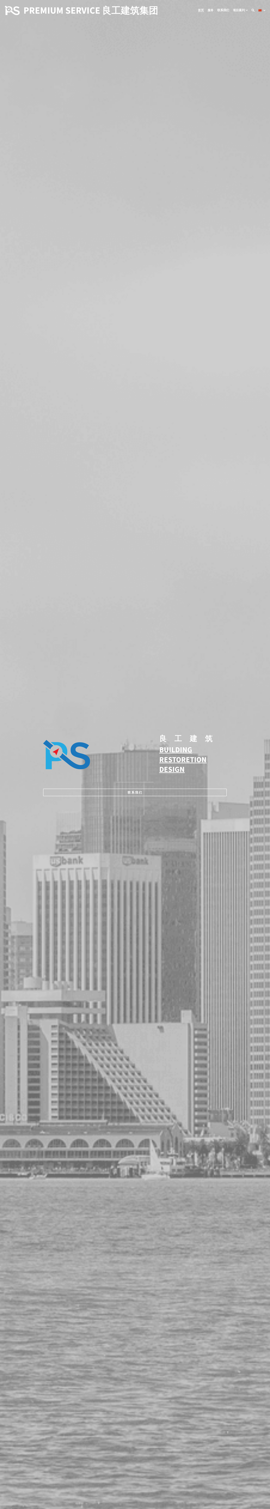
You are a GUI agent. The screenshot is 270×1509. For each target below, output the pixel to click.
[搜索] (253, 10)
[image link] (12, 10)
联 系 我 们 (135, 792)
